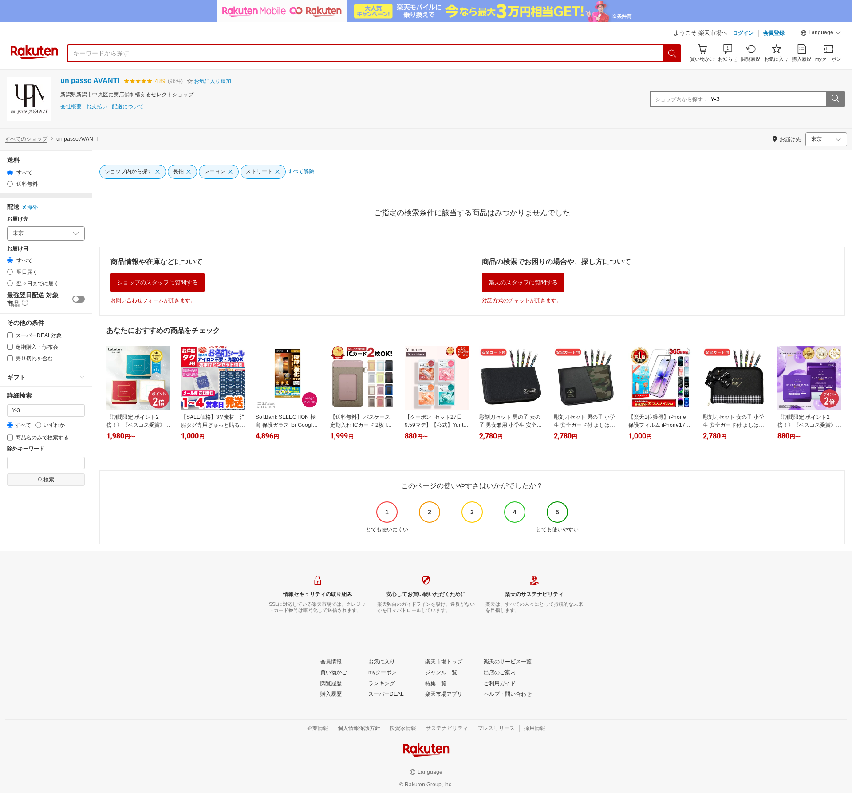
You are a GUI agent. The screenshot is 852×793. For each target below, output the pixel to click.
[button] (821, 34)
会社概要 (71, 107)
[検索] (672, 53)
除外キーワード (25, 449)
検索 (48, 480)
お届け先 (17, 219)
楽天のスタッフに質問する (523, 282)
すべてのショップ (26, 139)
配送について (128, 107)
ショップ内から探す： (681, 99)
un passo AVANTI (89, 80)
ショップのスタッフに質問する (157, 282)
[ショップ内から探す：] (835, 99)
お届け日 (17, 249)
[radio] (10, 172)
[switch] (78, 299)
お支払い (96, 107)
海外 (32, 207)
